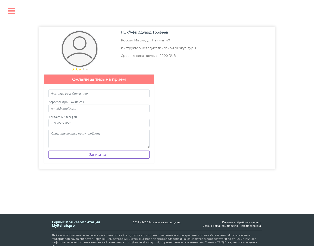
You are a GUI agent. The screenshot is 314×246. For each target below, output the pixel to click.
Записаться (99, 154)
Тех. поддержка (251, 225)
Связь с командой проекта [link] (220, 225)
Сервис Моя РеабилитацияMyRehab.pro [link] (76, 223)
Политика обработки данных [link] (241, 222)
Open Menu (11, 11)
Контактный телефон (63, 117)
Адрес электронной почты (66, 102)
